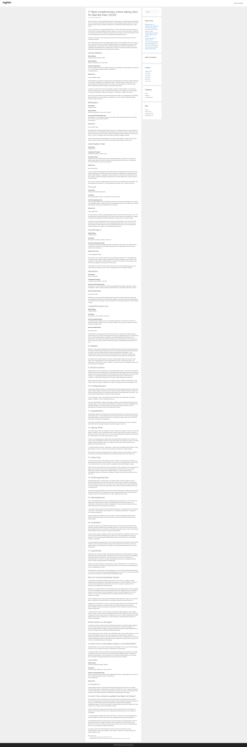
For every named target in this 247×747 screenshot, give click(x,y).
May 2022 (147, 79)
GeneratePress (130, 745)
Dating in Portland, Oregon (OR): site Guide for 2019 (101, 737)
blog (146, 93)
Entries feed (148, 111)
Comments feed (149, 113)
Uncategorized (93, 735)
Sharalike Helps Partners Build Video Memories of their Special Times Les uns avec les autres (110, 738)
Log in (146, 109)
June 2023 (148, 75)
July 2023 (147, 73)
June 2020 (148, 81)
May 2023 (147, 77)
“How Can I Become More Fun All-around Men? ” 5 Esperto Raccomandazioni (151, 43)
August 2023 (148, 71)
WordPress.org (149, 115)
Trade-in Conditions (238, 3)
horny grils (93, 725)
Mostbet (147, 95)
